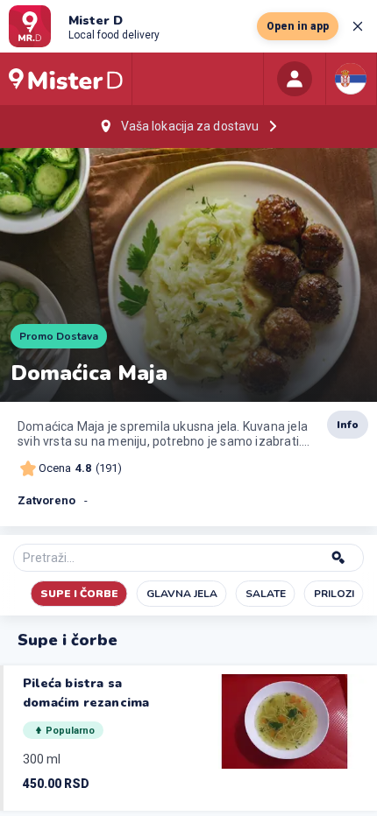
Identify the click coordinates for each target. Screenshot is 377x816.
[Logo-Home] (66, 79)
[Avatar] (294, 78)
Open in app (298, 26)
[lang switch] (350, 79)
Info (348, 425)
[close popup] (357, 26)
